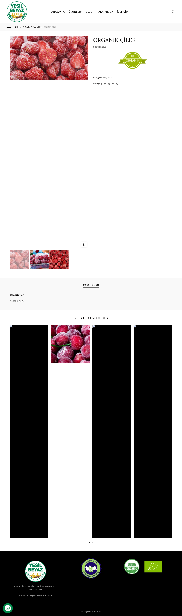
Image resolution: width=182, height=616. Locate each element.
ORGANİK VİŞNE (70, 345)
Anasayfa (58, 11)
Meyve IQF (37, 27)
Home (19, 27)
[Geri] (8, 27)
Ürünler (74, 11)
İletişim (123, 11)
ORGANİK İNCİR (111, 441)
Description (91, 284)
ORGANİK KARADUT (29, 441)
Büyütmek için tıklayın (84, 244)
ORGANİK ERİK (153, 441)
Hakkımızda (104, 11)
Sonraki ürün (173, 27)
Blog (89, 11)
